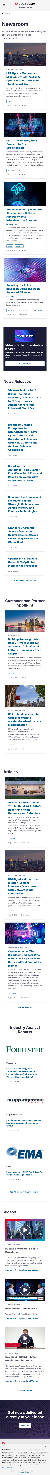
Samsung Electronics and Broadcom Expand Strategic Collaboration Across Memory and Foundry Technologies (24, 504)
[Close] (45, 1446)
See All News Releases (25, 580)
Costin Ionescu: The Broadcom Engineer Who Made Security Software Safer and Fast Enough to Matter (24, 958)
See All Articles (25, 1007)
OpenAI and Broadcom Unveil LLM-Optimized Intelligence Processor (22, 562)
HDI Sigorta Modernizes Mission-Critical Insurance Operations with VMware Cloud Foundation (23, 886)
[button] (25, 1230)
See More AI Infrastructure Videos (21, 1270)
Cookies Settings (24, 1472)
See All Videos (25, 1390)
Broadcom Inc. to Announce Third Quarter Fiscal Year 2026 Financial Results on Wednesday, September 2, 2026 (25, 473)
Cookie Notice (7, 1467)
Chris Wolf (10, 296)
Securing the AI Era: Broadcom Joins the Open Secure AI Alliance (23, 289)
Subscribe (25, 1425)
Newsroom (25, 7)
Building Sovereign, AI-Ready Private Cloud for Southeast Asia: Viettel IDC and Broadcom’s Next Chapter (24, 646)
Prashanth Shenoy (13, 224)
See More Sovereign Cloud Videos (21, 1381)
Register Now (25, 364)
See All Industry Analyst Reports (25, 1192)
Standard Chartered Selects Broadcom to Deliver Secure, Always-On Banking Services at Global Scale (23, 535)
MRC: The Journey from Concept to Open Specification (21, 144)
